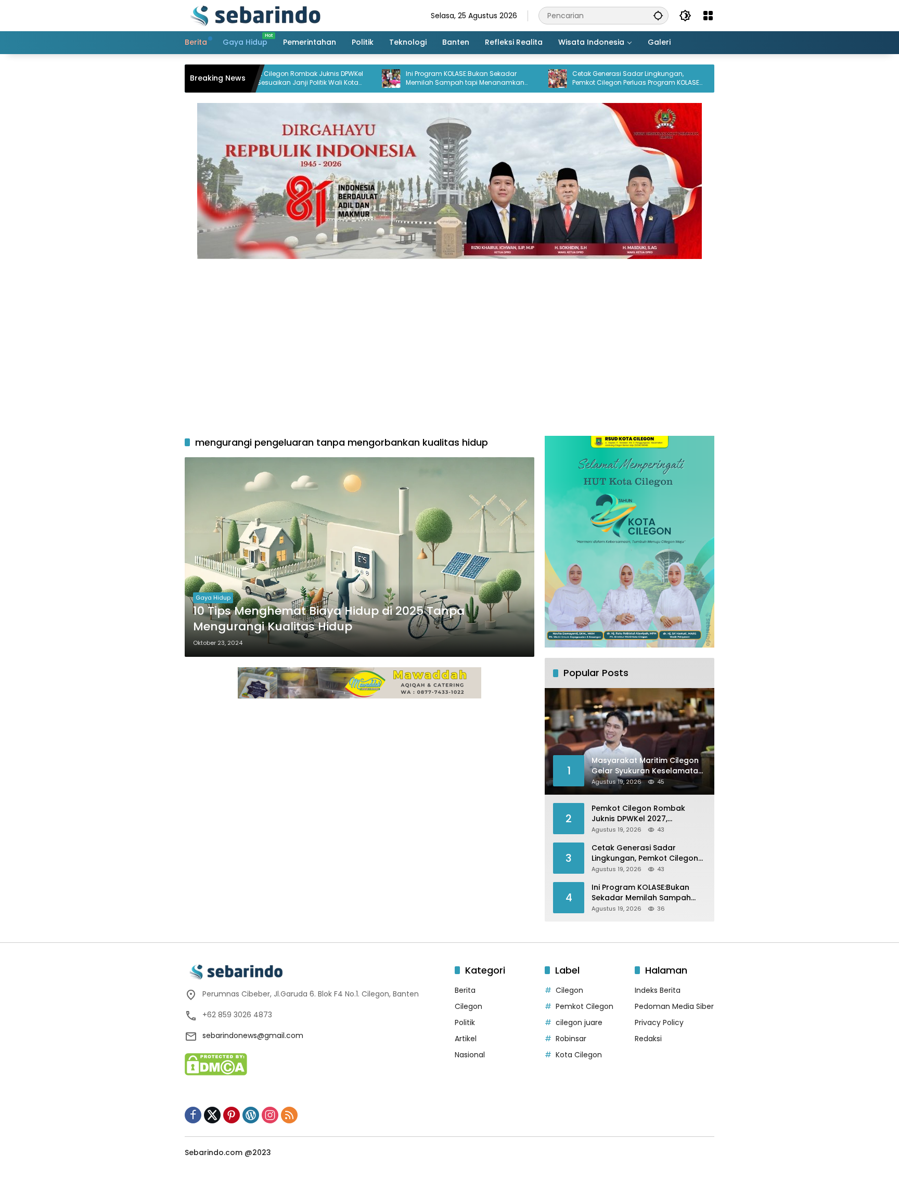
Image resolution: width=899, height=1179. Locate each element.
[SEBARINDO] (255, 15)
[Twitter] (212, 1115)
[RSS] (289, 1115)
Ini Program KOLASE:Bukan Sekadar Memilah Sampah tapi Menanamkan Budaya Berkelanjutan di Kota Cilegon (419, 78)
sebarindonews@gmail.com (252, 1035)
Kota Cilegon (579, 1055)
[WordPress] (250, 1115)
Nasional (470, 1055)
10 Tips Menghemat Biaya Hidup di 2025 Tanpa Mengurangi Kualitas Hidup (329, 619)
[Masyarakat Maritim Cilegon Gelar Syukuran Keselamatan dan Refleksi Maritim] (676, 78)
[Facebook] (193, 1115)
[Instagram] (270, 1115)
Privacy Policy (659, 1022)
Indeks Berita (657, 990)
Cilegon (468, 1006)
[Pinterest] (231, 1115)
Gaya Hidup (213, 597)
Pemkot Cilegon (584, 1006)
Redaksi (648, 1038)
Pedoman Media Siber (674, 1006)
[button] (658, 15)
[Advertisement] (449, 342)
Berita (465, 990)
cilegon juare (579, 1022)
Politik (465, 1022)
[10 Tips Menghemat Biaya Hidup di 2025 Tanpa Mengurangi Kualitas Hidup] (359, 557)
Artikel (466, 1038)
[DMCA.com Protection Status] (216, 1063)
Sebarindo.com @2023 (228, 1152)
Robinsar (571, 1038)
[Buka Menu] (708, 15)
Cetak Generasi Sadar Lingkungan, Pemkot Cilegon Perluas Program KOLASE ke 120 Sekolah (588, 78)
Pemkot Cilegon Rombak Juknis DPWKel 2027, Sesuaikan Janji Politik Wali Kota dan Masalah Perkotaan (647, 814)
